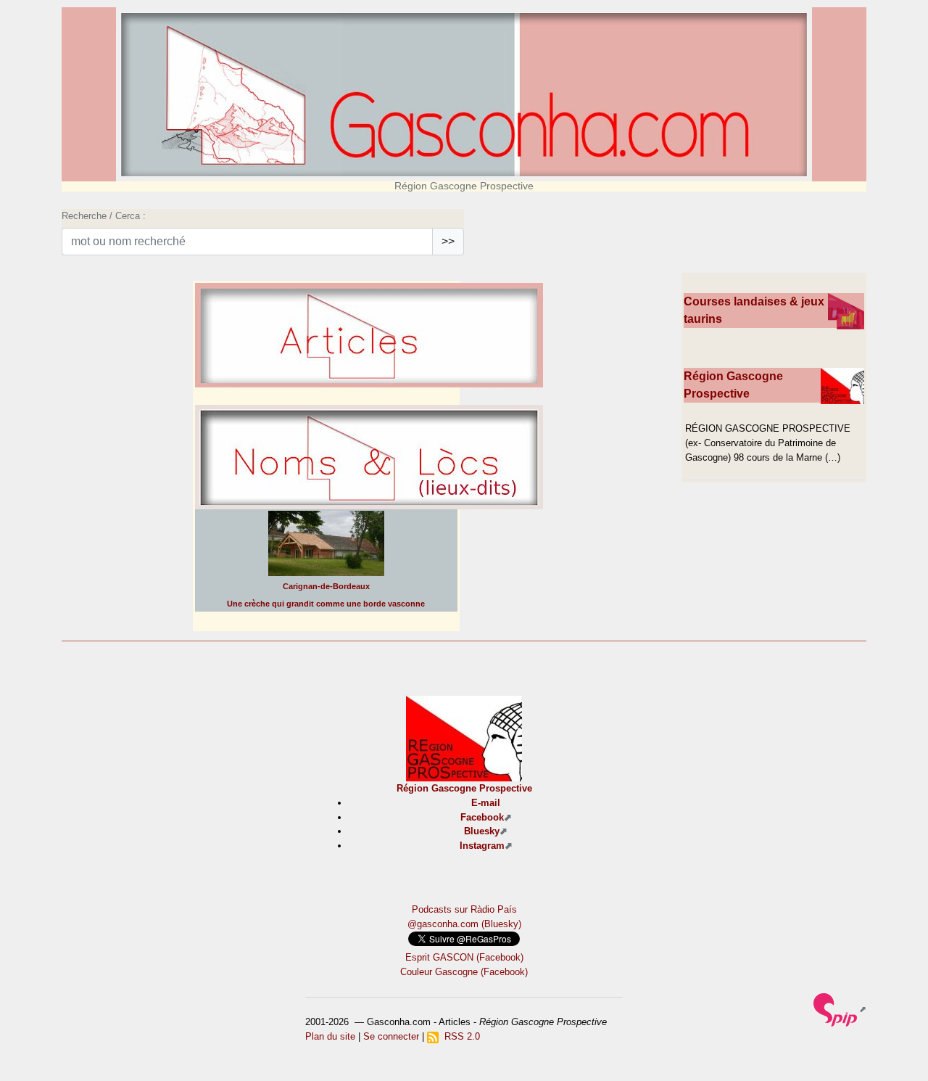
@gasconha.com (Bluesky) (464, 923)
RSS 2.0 (459, 1036)
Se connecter (391, 1036)
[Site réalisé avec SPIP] (839, 1009)
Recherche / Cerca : (104, 215)
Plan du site (330, 1036)
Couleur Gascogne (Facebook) (464, 971)
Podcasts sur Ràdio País (464, 909)
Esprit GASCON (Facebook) (464, 957)
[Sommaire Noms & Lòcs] (369, 496)
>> (448, 241)
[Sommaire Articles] (369, 374)
